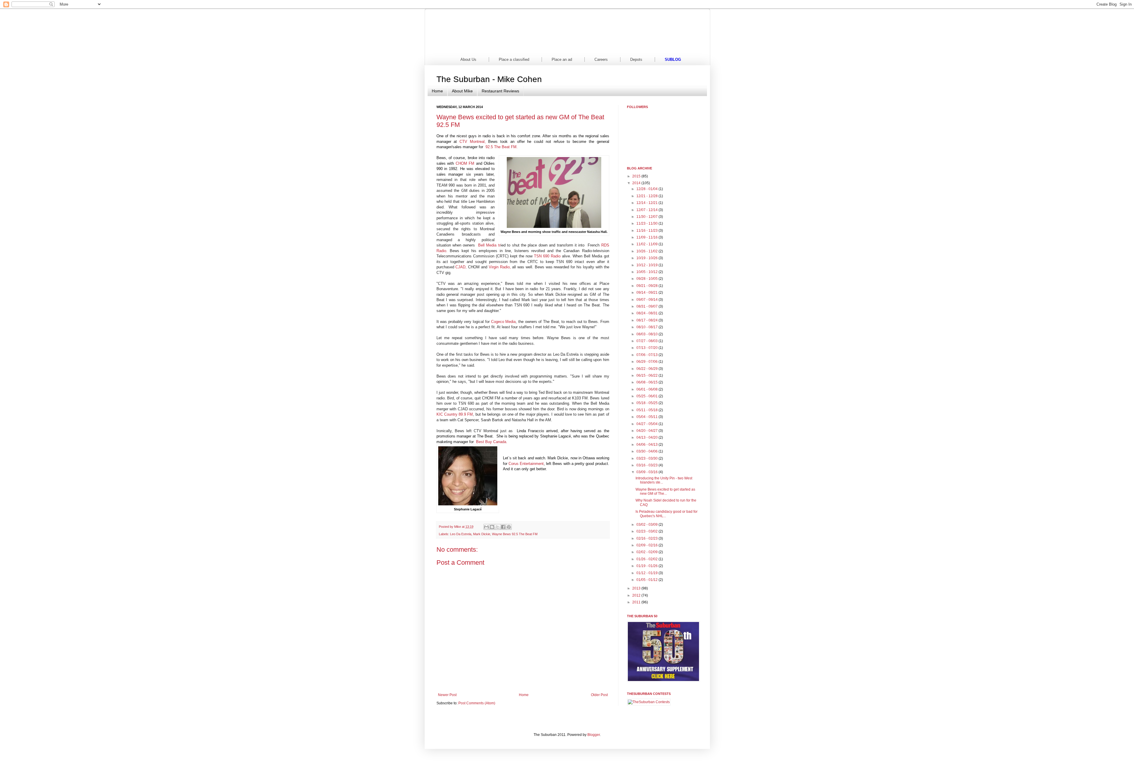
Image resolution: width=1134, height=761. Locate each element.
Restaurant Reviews (500, 91)
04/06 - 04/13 (647, 444)
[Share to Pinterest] (509, 527)
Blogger (593, 735)
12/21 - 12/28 (647, 196)
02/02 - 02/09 (647, 552)
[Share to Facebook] (503, 527)
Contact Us (679, 47)
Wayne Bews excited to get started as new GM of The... (665, 491)
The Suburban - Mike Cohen (489, 79)
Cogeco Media (503, 321)
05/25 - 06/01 (647, 396)
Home (455, 47)
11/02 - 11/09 (647, 244)
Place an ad (562, 59)
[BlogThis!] (492, 527)
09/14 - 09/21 (647, 292)
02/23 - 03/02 (647, 531)
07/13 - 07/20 (647, 348)
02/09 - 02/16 (647, 545)
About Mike (462, 91)
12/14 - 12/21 (647, 203)
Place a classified (514, 59)
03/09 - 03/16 (647, 472)
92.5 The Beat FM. (501, 147)
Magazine (544, 47)
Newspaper (499, 47)
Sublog (673, 59)
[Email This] (486, 527)
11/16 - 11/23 (647, 230)
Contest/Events (634, 47)
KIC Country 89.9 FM (454, 414)
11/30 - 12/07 (647, 217)
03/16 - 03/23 (647, 465)
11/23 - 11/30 (647, 223)
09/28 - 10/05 (647, 279)
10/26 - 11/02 (647, 251)
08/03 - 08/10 (647, 334)
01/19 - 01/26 (647, 566)
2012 (636, 595)
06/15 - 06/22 (647, 375)
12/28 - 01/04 (647, 189)
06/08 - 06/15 (647, 382)
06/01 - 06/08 (647, 389)
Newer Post (447, 695)
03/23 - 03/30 (647, 458)
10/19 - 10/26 (647, 258)
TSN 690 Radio (547, 256)
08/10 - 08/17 (647, 327)
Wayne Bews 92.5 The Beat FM (514, 534)
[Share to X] (498, 527)
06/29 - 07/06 (647, 362)
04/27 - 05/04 (647, 424)
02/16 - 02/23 (647, 538)
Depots (636, 59)
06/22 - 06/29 (647, 369)
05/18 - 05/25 (647, 403)
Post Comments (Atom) (476, 703)
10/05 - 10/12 (647, 272)
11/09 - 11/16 (647, 237)
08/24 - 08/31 (647, 313)
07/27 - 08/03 (647, 341)
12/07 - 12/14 (647, 210)
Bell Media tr (489, 245)
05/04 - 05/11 (647, 417)
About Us (468, 59)
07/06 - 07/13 (647, 355)
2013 (636, 588)
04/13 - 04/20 (647, 437)
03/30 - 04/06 (647, 451)
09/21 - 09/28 (647, 286)
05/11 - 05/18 (647, 410)
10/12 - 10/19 (647, 265)
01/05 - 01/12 (647, 580)
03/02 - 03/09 (647, 524)
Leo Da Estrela (460, 534)
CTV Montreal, (473, 141)
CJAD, (461, 267)
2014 (636, 183)
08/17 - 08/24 (647, 320)
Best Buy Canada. (491, 442)
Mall (589, 47)
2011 (636, 602)
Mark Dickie (481, 534)
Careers (601, 59)
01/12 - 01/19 (647, 573)
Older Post (599, 695)
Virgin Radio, (500, 267)
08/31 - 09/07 (647, 306)
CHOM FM (465, 163)
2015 (636, 176)
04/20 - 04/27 (647, 431)
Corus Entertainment (526, 463)
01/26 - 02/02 (647, 559)
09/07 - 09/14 (647, 300)
